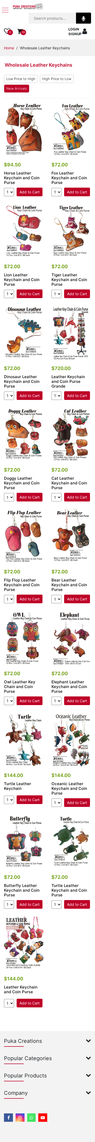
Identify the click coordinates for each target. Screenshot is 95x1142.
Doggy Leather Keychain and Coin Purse (22, 483)
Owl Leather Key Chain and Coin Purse (19, 687)
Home (9, 48)
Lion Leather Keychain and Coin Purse (22, 280)
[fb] (8, 1117)
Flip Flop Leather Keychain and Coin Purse (22, 585)
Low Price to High (20, 79)
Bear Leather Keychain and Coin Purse (69, 585)
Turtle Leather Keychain (17, 786)
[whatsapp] (31, 1117)
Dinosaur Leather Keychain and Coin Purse (22, 381)
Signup (75, 34)
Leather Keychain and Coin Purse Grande (68, 381)
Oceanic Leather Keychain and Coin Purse (69, 788)
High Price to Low (56, 79)
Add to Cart (30, 192)
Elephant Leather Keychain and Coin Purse (69, 687)
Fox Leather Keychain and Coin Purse (69, 178)
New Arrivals (16, 88)
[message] (42, 1117)
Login (73, 29)
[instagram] (20, 1117)
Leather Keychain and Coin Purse (20, 989)
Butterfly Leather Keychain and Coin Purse (22, 890)
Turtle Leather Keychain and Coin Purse (69, 890)
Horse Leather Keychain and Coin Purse (22, 178)
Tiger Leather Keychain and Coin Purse (69, 280)
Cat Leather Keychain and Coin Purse (69, 483)
